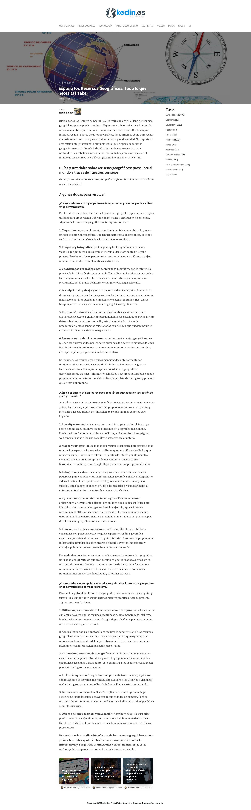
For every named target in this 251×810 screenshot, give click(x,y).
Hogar (168, 134)
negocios (170, 149)
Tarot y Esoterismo (127, 26)
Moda (171, 26)
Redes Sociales (86, 26)
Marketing (147, 26)
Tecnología (105, 26)
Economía (170, 120)
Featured (170, 129)
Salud (181, 26)
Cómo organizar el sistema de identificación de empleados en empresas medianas (136, 772)
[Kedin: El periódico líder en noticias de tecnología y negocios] (125, 20)
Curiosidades (66, 26)
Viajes (161, 26)
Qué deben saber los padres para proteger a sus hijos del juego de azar (104, 773)
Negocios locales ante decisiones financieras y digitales (72, 775)
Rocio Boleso (66, 113)
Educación (170, 124)
